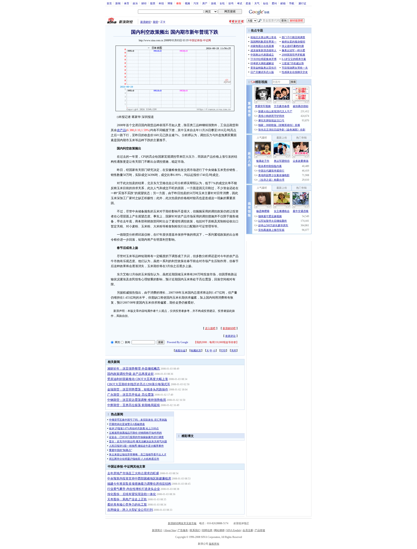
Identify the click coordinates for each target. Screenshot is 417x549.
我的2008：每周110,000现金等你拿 (216, 342)
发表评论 (230, 335)
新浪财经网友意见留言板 (182, 523)
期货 (155, 21)
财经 (144, 3)
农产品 (121, 130)
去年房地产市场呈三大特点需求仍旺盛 (133, 473)
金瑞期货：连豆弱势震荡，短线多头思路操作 (137, 389)
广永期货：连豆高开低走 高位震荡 (130, 394)
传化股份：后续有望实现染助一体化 (131, 494)
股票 (152, 3)
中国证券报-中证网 (200, 40)
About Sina (170, 530)
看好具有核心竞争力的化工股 (127, 504)
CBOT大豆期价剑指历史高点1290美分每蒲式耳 (138, 384)
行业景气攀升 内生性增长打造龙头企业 (133, 489)
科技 (161, 3)
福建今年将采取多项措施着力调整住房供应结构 (139, 483)
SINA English (233, 530)
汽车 (196, 3)
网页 (117, 342)
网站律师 (219, 530)
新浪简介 (157, 530)
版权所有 (214, 543)
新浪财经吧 (229, 328)
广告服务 (183, 530)
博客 (170, 3)
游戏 (213, 3)
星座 (248, 3)
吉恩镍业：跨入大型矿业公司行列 (130, 509)
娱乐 (135, 3)
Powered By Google (177, 342)
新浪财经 (145, 21)
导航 (291, 3)
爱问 (274, 3)
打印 (223, 350)
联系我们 (195, 530)
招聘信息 (207, 530)
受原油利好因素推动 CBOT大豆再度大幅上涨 (137, 379)
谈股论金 (180, 350)
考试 (239, 3)
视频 (187, 3)
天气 (257, 3)
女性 (222, 3)
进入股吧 (210, 328)
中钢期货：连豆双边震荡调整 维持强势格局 (136, 400)
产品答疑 (260, 530)
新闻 (118, 3)
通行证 (302, 3)
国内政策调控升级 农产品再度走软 (130, 373)
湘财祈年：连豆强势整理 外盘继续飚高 (133, 368)
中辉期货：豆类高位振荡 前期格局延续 (133, 405)
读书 (230, 3)
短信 (265, 3)
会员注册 (248, 530)
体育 (126, 3)
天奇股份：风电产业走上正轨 (127, 499)
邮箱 (283, 3)
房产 (204, 3)
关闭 (233, 350)
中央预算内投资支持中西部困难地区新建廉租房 (139, 478)
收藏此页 (196, 350)
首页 (109, 3)
